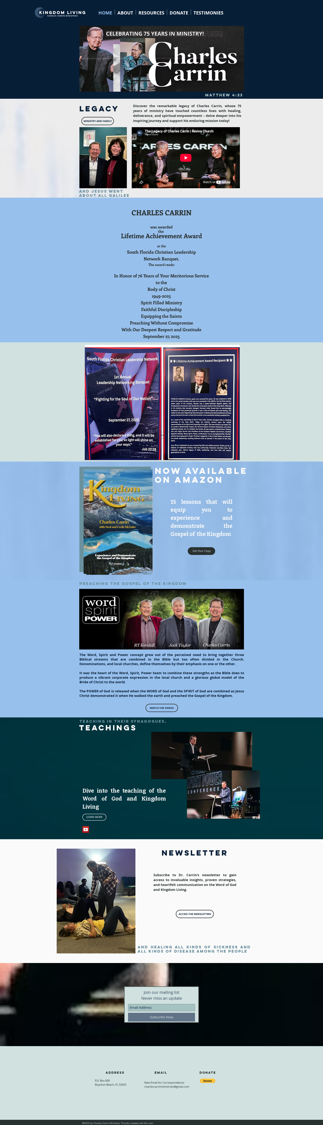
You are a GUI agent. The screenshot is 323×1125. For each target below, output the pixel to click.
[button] (161, 435)
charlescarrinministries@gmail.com (166, 1086)
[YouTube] (85, 829)
